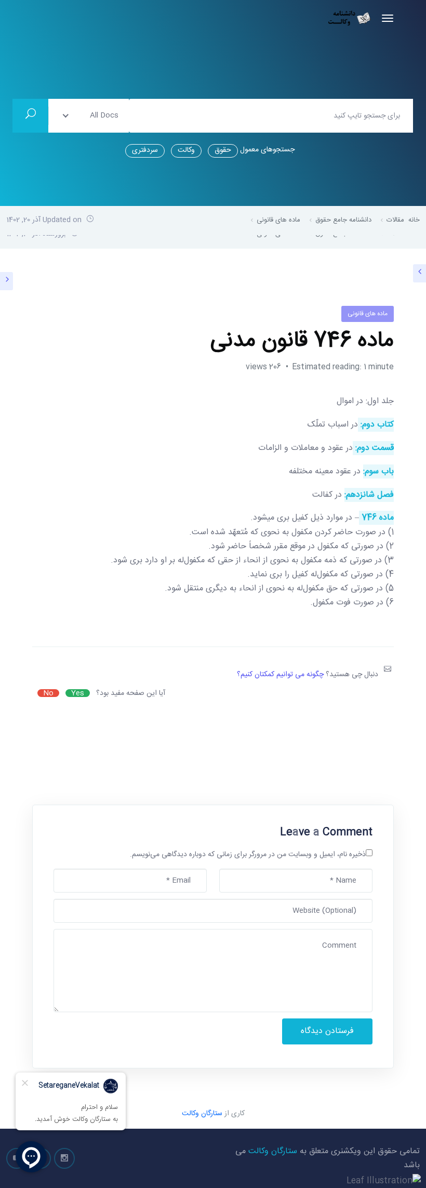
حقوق (223, 150)
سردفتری (145, 150)
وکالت (186, 150)
